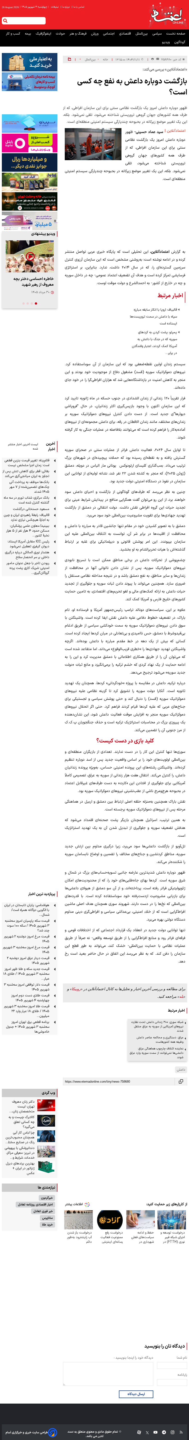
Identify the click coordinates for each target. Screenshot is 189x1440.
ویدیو (166, 42)
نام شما (182, 1357)
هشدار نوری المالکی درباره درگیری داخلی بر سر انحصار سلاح (27, 555)
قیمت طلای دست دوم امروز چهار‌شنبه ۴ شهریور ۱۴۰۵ (30, 998)
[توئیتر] (145, 1432)
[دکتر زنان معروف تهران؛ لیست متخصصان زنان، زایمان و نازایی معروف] (46, 1105)
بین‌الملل (142, 33)
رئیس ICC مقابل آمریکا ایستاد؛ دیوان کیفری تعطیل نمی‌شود (28, 544)
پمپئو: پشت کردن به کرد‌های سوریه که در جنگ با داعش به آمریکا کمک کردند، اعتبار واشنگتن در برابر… (154, 343)
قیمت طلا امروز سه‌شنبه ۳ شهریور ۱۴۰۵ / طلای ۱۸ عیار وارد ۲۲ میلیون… (26, 1011)
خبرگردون (47, 1198)
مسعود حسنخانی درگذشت (31, 509)
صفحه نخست (175, 33)
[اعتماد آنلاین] (167, 15)
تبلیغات (55, 7)
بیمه (28, 33)
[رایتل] (29, 143)
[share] (69, 59)
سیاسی (157, 33)
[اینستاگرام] (170, 1432)
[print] (152, 59)
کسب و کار (13, 33)
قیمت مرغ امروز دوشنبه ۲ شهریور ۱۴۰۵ (26, 939)
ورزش (95, 33)
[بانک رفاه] (29, 221)
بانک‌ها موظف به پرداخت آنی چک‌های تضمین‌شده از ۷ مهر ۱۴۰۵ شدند (29, 487)
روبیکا (76, 989)
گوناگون (179, 42)
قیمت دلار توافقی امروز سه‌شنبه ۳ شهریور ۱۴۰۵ (26, 987)
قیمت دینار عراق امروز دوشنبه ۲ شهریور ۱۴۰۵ (28, 961)
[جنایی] (29, 201)
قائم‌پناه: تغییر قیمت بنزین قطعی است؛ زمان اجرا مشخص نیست (26, 463)
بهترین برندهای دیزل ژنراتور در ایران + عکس (20, 1168)
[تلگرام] (161, 1432)
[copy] (181, 1081)
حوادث (61, 33)
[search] (5, 21)
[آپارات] (137, 1432)
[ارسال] (156, 59)
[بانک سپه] (29, 162)
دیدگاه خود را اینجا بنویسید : (133, 1357)
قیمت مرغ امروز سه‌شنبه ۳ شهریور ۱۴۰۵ (26, 950)
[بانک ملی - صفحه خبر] (29, 62)
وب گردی (48, 1093)
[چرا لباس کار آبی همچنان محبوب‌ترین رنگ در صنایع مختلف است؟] (46, 1136)
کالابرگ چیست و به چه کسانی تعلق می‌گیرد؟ (22, 1122)
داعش (181, 1069)
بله (181, 996)
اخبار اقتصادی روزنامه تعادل (35, 1204)
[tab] (36, 303)
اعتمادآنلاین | (175, 131)
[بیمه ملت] (29, 81)
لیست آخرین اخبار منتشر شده (23, 446)
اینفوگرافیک (44, 33)
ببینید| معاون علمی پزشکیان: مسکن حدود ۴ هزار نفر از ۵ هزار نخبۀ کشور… (27, 531)
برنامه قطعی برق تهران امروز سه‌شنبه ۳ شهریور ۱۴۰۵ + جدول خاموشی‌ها (27, 1027)
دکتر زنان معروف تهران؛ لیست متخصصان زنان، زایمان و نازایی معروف (20, 1106)
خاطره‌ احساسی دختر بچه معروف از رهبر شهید (33, 282)
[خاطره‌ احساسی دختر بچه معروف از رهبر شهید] (30, 256)
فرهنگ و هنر (78, 33)
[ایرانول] (29, 182)
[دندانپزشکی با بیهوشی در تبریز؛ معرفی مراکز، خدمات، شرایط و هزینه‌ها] (46, 1152)
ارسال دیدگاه (136, 1394)
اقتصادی (125, 33)
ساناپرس (47, 1218)
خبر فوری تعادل (43, 1211)
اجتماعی (109, 33)
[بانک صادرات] (29, 123)
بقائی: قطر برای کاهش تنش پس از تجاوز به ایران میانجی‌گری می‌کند (26, 474)
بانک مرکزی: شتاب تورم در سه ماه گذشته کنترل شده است (26, 500)
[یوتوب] (153, 1432)
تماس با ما (78, 7)
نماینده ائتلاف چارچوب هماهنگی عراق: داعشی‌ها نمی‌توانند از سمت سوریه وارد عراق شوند (156, 1053)
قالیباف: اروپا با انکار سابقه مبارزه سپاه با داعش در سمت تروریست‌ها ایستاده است (153, 316)
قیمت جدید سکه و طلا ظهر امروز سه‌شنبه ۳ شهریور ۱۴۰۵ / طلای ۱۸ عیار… (26, 974)
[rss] (178, 1432)
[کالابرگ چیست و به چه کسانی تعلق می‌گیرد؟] (46, 1121)
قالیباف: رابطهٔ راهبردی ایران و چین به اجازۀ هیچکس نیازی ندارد (26, 517)
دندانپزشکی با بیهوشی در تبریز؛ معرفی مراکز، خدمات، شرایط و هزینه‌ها (20, 1153)
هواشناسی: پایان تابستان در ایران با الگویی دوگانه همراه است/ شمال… (26, 910)
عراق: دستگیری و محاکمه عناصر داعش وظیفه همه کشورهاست (159, 1039)
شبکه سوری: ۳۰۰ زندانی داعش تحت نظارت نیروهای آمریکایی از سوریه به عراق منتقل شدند (157, 1026)
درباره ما (65, 7)
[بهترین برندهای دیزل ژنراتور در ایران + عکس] (46, 1167)
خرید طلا (47, 1224)
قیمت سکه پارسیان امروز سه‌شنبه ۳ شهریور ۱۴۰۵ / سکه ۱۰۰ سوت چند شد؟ (27, 926)
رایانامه (182, 1374)
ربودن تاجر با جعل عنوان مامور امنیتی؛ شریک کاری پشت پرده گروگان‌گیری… (27, 568)
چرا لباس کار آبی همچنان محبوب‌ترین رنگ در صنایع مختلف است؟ (20, 1137)
